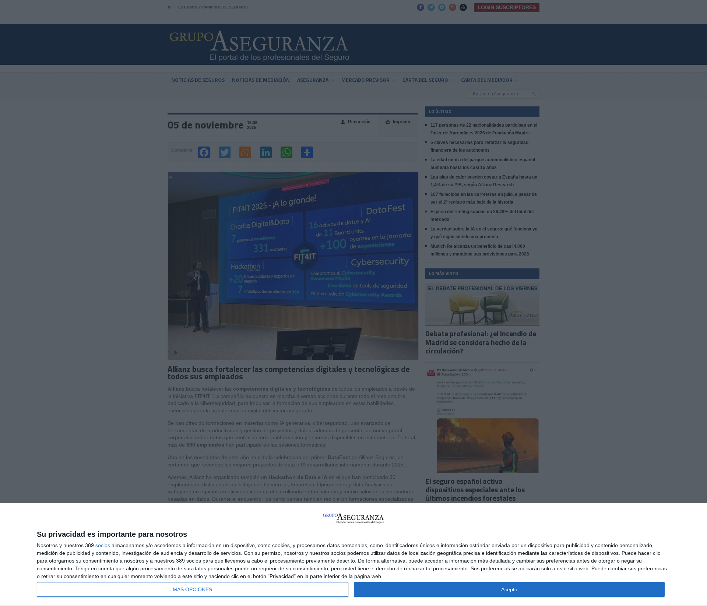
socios (102, 545)
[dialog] (353, 555)
